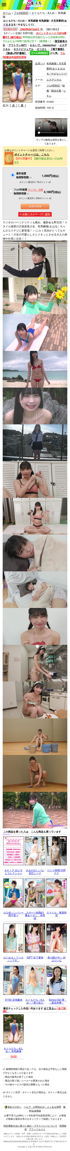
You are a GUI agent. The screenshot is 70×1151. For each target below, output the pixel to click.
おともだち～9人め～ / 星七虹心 (35, 1001)
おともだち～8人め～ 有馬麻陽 (13, 1049)
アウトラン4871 (17, 45)
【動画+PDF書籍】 (16, 53)
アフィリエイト (37, 1129)
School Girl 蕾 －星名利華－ (58, 1001)
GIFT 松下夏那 (35, 957)
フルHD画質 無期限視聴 (28, 191)
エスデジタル (54, 79)
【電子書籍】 (57, 49)
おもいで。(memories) (43, 45)
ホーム (7, 13)
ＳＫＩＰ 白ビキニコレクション (13, 871)
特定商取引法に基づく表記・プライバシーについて (30, 1125)
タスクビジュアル (23, 49)
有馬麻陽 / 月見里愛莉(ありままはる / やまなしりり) (56, 68)
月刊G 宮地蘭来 (13, 1000)
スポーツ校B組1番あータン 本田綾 (35, 915)
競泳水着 (56, 90)
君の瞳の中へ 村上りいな (56, 959)
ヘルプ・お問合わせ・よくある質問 (42, 1107)
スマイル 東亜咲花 (56, 914)
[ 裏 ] (22, 105)
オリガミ (42, 49)
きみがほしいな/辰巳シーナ (35, 871)
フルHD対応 (21, 13)
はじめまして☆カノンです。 (13, 959)
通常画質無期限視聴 (24, 175)
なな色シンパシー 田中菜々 (14, 914)
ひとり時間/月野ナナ (56, 871)
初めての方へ (15, 1107)
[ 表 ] (13, 105)
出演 (40, 63)
